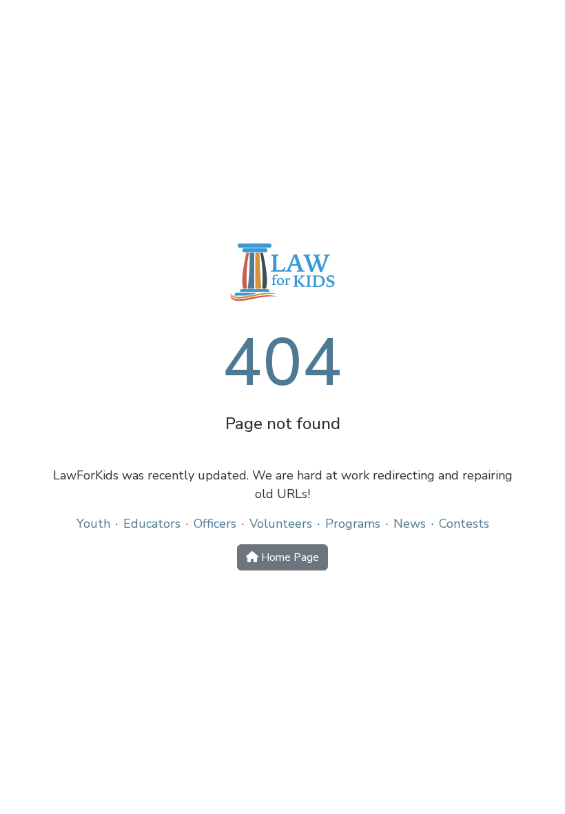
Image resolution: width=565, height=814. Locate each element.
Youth (93, 523)
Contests (464, 523)
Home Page (288, 557)
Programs (352, 523)
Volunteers (280, 523)
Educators (152, 523)
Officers (215, 523)
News (409, 523)
